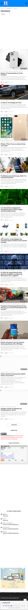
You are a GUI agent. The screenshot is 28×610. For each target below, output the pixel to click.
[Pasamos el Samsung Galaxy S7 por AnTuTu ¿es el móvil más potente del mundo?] (14, 295)
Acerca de (5, 516)
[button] (1, 3)
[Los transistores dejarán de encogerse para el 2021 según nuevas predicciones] (14, 197)
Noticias (10, 71)
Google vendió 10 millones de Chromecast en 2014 (11, 409)
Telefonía (21, 71)
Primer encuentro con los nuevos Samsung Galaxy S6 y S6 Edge (12, 343)
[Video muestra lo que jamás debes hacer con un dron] (14, 363)
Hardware (6, 71)
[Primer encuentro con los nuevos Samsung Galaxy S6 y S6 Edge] (14, 330)
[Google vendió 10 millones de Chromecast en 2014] (14, 397)
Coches (2, 100)
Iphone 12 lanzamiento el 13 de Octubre (12, 74)
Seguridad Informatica (10, 270)
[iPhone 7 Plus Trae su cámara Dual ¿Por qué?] (14, 127)
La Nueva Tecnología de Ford (11, 103)
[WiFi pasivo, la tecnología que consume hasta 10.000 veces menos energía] (14, 229)
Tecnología (15, 71)
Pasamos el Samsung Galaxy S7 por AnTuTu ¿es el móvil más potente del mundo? (14, 307)
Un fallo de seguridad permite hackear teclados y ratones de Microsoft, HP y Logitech (11, 274)
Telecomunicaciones (15, 142)
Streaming (8, 406)
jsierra (4, 514)
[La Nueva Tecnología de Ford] (14, 92)
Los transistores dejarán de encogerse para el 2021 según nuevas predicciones (11, 209)
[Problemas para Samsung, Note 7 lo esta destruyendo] (14, 165)
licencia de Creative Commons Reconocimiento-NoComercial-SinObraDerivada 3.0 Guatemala (12, 437)
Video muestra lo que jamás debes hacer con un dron (13, 374)
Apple (2, 71)
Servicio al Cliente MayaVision (11, 524)
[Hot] (2, 85)
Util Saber (24, 270)
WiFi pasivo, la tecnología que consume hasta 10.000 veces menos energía (14, 240)
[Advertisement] (14, 31)
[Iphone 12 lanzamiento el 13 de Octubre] (14, 59)
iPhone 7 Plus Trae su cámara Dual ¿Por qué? (13, 145)
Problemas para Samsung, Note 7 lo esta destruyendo (13, 176)
